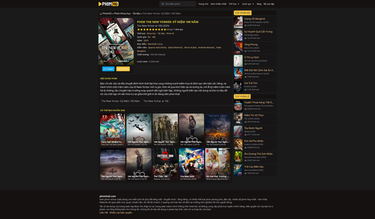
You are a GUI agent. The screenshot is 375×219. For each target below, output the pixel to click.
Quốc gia (246, 3)
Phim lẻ (170, 33)
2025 (146, 40)
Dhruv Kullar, (190, 47)
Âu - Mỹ (151, 37)
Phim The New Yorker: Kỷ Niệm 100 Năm (167, 22)
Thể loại (232, 3)
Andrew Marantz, (206, 47)
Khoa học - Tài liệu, (156, 33)
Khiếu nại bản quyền (121, 212)
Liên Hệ (104, 212)
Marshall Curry (155, 44)
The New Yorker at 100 (156, 101)
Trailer (109, 68)
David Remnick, (175, 47)
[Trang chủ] (108, 4)
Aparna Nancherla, (157, 47)
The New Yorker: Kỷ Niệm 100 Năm (121, 101)
